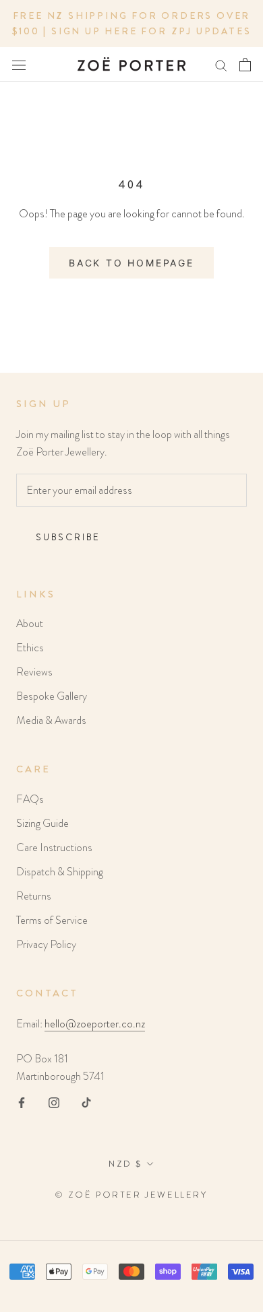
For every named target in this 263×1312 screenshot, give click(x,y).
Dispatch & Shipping (59, 871)
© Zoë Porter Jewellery (131, 1194)
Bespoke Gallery (51, 696)
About (29, 623)
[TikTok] (86, 1102)
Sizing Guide (42, 823)
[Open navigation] (19, 64)
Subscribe (68, 537)
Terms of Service (52, 920)
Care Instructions (54, 847)
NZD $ (125, 1163)
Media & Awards (51, 720)
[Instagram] (54, 1102)
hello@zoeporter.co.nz (95, 1023)
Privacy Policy (46, 944)
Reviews (34, 672)
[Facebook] (21, 1102)
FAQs (30, 799)
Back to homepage (131, 262)
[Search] (221, 65)
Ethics (30, 647)
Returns (33, 896)
